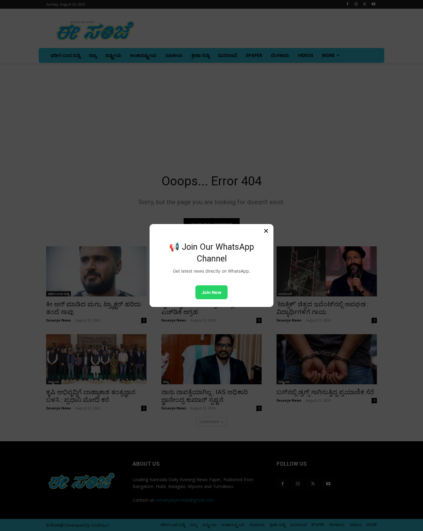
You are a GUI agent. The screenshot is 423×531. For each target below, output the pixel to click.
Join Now (211, 292)
